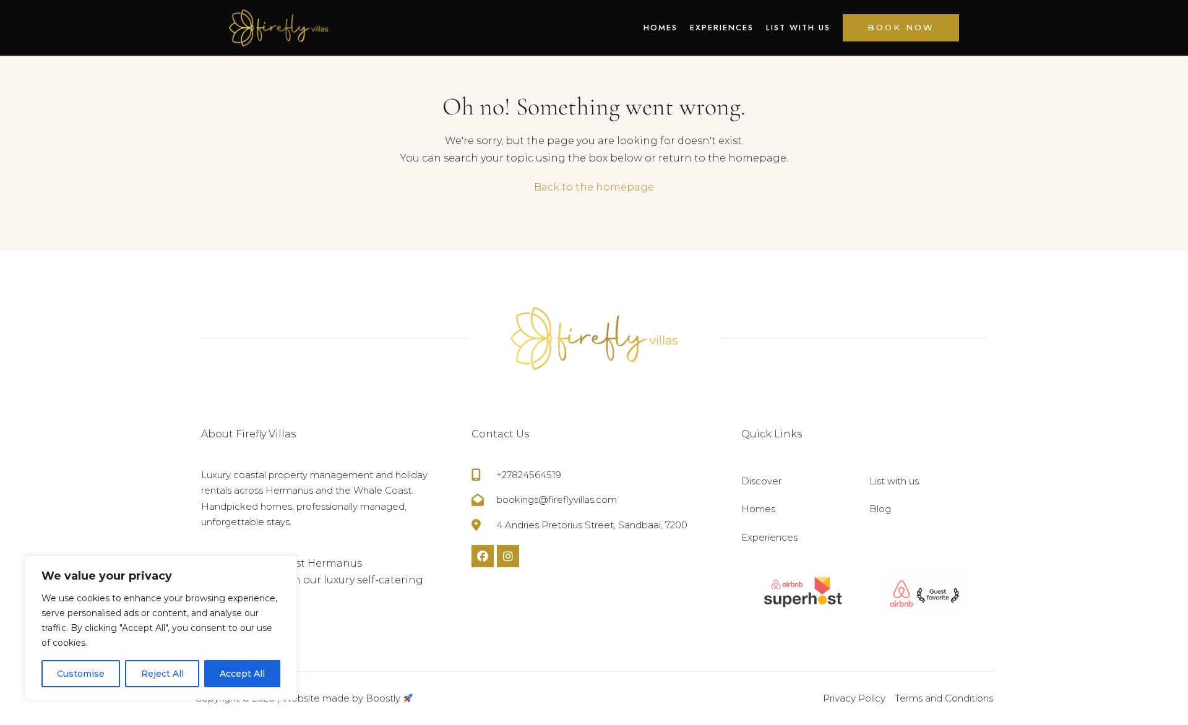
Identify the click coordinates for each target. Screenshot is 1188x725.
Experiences (722, 27)
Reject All (162, 673)
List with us (798, 27)
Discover (761, 481)
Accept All (242, 673)
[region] (161, 628)
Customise (81, 673)
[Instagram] (508, 556)
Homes (661, 27)
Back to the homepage (594, 187)
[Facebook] (482, 556)
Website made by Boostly (342, 698)
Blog (880, 509)
